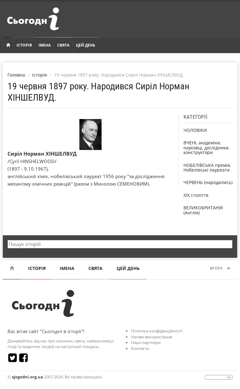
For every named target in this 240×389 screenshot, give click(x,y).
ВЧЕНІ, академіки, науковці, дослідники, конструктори (206, 147)
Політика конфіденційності (156, 331)
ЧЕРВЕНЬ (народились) (207, 182)
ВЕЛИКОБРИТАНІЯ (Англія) (203, 210)
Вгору (217, 268)
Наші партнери (146, 342)
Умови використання (151, 337)
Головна (16, 75)
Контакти (140, 348)
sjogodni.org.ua (27, 377)
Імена (44, 45)
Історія (24, 45)
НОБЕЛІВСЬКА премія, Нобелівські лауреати (207, 167)
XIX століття (195, 195)
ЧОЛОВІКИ (195, 130)
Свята (63, 45)
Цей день (85, 45)
